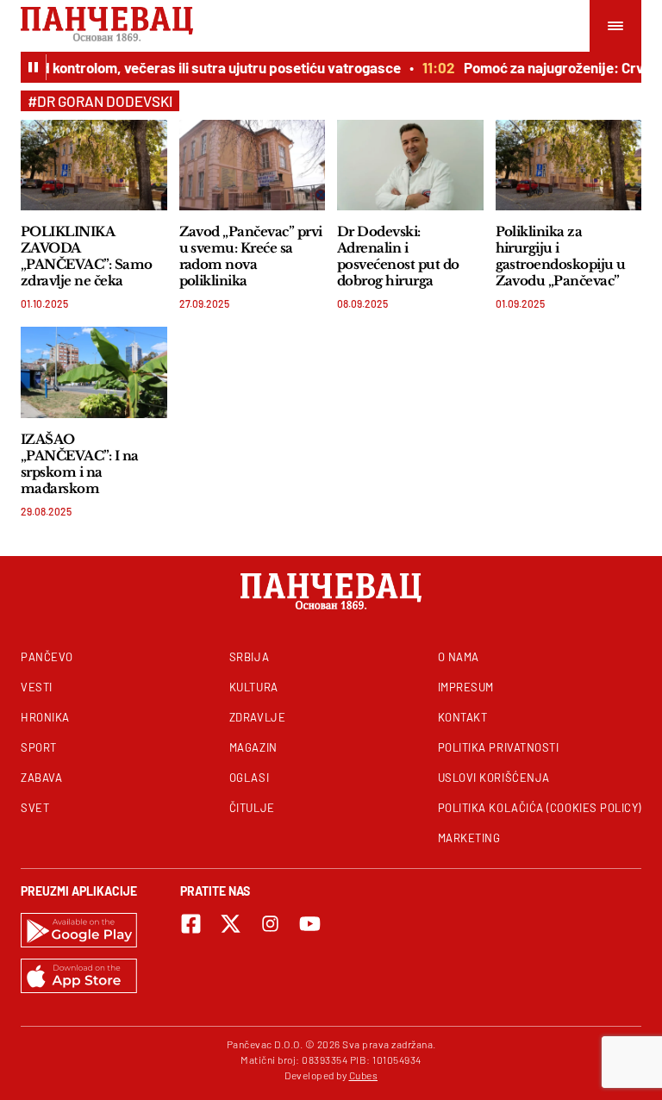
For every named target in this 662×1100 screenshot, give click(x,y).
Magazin (253, 747)
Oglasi (249, 777)
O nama (458, 657)
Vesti (37, 687)
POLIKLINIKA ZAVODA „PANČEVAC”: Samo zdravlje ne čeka (87, 256)
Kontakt (463, 717)
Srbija (249, 657)
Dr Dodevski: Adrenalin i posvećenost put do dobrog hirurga (398, 256)
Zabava (41, 777)
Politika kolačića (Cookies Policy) (539, 808)
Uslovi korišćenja (494, 777)
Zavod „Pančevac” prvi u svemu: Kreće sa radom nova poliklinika (250, 256)
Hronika (45, 717)
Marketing (469, 838)
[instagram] (270, 923)
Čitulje (252, 808)
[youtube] (310, 923)
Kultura (253, 687)
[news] (94, 165)
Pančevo (47, 657)
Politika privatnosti (498, 747)
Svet (35, 808)
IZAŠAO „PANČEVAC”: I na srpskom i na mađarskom (80, 464)
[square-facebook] (191, 923)
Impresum (466, 687)
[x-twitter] (230, 923)
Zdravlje (257, 717)
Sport (39, 747)
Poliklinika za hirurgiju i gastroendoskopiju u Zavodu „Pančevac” (561, 256)
